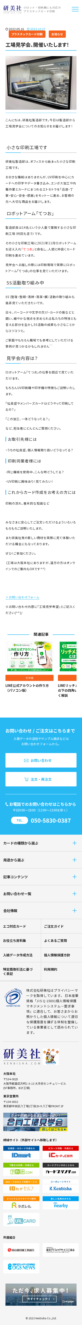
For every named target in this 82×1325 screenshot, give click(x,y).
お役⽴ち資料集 (14, 940)
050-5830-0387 (51, 820)
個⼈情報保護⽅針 (57, 955)
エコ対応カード (14, 926)
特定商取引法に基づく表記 (18, 971)
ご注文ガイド (54, 926)
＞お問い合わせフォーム (22, 597)
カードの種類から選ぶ (20, 843)
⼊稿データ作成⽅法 (18, 955)
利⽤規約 (50, 969)
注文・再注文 (41, 779)
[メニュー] (75, 9)
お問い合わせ (41, 760)
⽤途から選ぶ (13, 859)
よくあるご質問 (55, 940)
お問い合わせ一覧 (17, 893)
